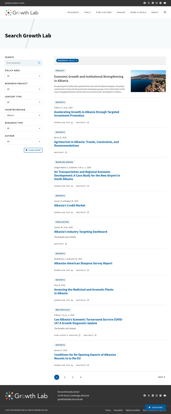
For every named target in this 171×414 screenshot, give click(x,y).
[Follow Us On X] (149, 3)
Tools (87, 12)
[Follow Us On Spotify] (160, 3)
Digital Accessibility (133, 410)
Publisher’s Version (66, 335)
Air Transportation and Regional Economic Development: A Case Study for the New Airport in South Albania (87, 175)
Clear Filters (34, 150)
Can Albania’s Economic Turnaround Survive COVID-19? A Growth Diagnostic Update (88, 321)
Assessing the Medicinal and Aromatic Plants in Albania (84, 291)
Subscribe (157, 407)
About (155, 12)
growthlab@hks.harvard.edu (70, 399)
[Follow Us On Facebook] (145, 3)
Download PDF (62, 122)
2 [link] (64, 377)
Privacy (108, 410)
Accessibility (118, 410)
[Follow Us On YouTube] (165, 3)
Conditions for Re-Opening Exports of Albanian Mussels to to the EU (85, 356)
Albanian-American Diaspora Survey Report (83, 263)
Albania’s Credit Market (69, 205)
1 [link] (56, 377)
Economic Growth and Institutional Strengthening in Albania (88, 78)
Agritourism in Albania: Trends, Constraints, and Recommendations (86, 143)
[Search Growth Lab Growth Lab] (165, 12)
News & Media (138, 12)
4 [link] (80, 377)
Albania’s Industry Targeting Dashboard (80, 232)
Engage (121, 12)
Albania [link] (71, 60)
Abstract (81, 122)
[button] (23, 76)
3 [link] (72, 377)
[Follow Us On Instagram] (157, 3)
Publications (104, 12)
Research (73, 12)
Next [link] (161, 377)
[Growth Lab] (21, 12)
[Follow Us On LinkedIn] (153, 3)
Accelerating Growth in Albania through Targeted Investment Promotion (86, 113)
